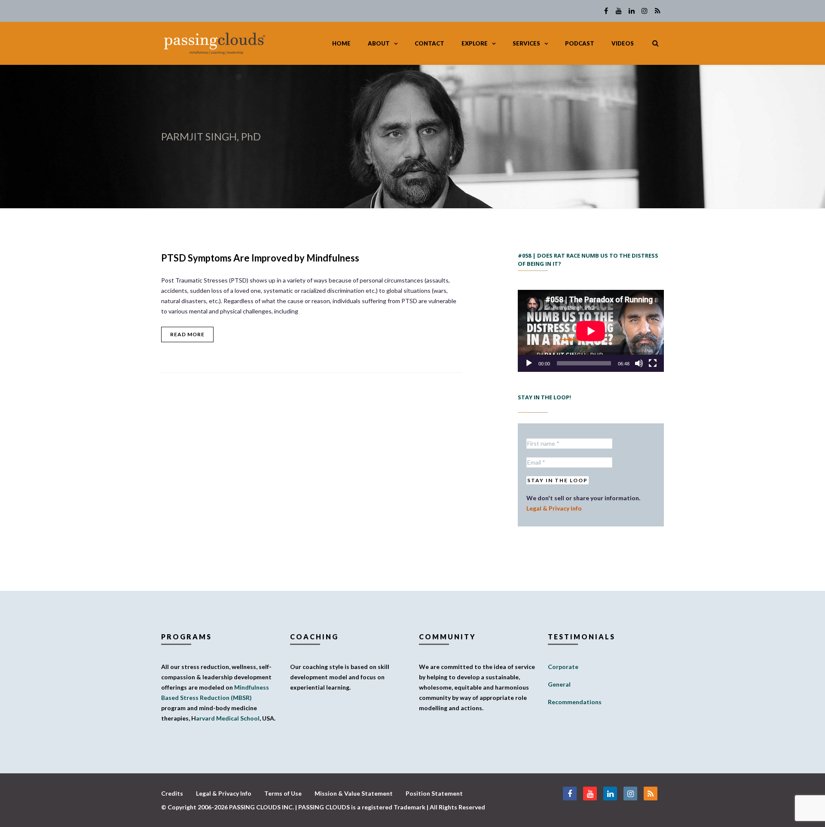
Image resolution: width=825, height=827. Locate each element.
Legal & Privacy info (554, 508)
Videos (622, 43)
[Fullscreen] (652, 363)
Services (526, 43)
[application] (591, 331)
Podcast (579, 43)
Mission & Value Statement (354, 793)
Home (341, 43)
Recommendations (575, 701)
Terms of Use (283, 793)
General (559, 684)
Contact (429, 43)
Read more (187, 334)
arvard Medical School (228, 718)
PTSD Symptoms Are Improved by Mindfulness (260, 258)
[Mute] (639, 363)
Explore (474, 43)
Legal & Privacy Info (223, 793)
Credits (172, 793)
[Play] (529, 363)
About (379, 43)
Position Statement (434, 793)
